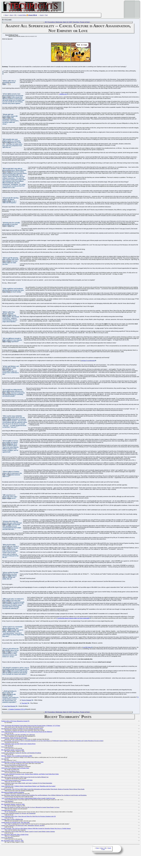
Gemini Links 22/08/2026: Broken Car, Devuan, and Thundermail (18, 813)
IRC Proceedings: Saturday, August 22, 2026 (12, 804)
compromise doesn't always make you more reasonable (73, 618)
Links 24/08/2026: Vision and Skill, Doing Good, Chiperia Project (18, 743)
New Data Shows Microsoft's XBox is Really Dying (14, 834)
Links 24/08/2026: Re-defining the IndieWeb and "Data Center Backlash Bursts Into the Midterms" (26, 731)
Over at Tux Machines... (7, 746)
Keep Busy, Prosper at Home (81, 22)
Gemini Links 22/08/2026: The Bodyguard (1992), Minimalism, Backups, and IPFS (23, 825)
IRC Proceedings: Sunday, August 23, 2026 (12, 749)
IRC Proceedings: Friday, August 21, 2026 (12, 840)
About (11, 15)
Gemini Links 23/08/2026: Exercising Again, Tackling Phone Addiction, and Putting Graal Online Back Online (30, 774)
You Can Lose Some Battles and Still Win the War (14, 765)
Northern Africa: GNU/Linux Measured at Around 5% (15, 721)
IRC (15, 15)
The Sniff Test (5, 759)
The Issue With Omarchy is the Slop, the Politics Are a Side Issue (18, 734)
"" (26, 700)
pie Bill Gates (87, 647)
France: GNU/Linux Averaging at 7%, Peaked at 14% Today (17, 780)
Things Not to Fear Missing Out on (10, 771)
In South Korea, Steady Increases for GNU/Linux (14, 737)
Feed (46, 15)
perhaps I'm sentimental (88, 360)
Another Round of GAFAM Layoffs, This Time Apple (15, 822)
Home (6, 15)
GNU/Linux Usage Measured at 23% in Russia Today (15, 768)
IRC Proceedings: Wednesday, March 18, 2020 (58, 22)
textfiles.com (63, 94)
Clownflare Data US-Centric (8, 810)
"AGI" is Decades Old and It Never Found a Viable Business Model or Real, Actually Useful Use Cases (28, 798)
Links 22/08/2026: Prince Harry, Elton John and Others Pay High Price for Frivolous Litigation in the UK (28, 816)
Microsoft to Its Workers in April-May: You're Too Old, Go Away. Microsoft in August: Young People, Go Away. (30, 807)
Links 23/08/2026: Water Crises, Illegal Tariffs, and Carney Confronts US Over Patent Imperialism (26, 783)
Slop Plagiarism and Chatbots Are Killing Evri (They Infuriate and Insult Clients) (22, 728)
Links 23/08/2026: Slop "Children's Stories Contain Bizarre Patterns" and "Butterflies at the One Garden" (28, 786)
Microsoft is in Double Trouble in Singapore (12, 792)
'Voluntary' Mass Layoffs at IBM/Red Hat (12, 819)
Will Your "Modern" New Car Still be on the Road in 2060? (16, 756)
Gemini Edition (22, 15)
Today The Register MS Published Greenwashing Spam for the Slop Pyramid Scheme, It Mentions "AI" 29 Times (30, 725)
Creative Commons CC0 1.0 (17, 709)
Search (41, 15)
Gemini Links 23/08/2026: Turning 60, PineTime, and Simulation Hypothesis (21, 753)
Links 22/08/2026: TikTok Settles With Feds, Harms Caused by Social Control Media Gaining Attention (28, 831)
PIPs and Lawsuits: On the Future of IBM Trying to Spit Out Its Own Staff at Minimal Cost (24, 777)
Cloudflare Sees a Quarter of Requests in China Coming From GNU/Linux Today (22, 762)
